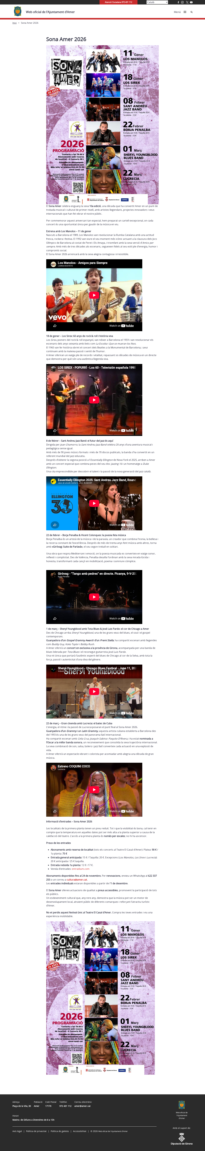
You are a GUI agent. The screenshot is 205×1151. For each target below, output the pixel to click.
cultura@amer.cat (77, 879)
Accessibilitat (79, 1131)
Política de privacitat (36, 1131)
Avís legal (17, 1131)
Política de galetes (60, 1131)
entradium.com (80, 868)
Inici (14, 22)
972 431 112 (65, 1106)
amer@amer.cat (82, 1106)
